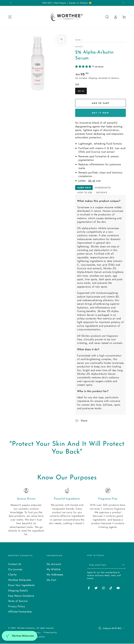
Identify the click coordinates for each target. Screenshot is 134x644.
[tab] (84, 187)
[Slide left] (11, 3)
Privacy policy (50, 632)
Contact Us (14, 564)
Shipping (93, 78)
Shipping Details (18, 590)
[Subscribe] (124, 564)
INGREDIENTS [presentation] (103, 187)
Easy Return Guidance (21, 596)
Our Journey (15, 569)
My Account (54, 564)
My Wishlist (53, 569)
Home (78, 40)
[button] (107, 17)
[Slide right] (123, 3)
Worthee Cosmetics (26, 628)
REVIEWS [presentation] (101, 192)
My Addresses (55, 574)
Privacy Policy (16, 606)
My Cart (51, 580)
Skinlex (79, 47)
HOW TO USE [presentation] (84, 192)
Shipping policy (37, 636)
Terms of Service (18, 601)
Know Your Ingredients (21, 585)
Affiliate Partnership (20, 611)
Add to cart (100, 103)
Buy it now (100, 112)
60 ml (81, 91)
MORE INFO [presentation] (84, 187)
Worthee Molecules (19, 580)
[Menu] (10, 17)
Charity (12, 574)
